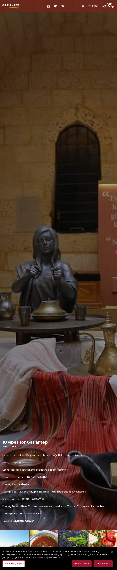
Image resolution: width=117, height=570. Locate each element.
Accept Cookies (82, 563)
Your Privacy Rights (13, 563)
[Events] (48, 6)
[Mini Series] (55, 6)
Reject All (103, 563)
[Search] (76, 6)
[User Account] (82, 6)
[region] (58, 558)
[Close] (112, 552)
